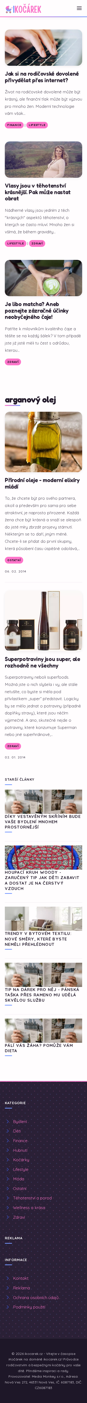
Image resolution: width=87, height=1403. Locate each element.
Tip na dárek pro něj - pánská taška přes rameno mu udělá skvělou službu (42, 995)
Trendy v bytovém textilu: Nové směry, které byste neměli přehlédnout (38, 939)
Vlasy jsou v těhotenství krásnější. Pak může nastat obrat (38, 192)
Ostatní (14, 560)
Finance (14, 125)
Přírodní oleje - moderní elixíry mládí (42, 483)
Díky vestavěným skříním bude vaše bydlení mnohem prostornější (43, 822)
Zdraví (37, 243)
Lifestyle (37, 125)
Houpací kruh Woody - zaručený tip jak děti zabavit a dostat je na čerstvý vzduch (42, 880)
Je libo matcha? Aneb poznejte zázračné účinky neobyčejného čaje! (37, 310)
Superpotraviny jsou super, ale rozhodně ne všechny (42, 662)
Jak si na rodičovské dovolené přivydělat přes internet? (42, 76)
